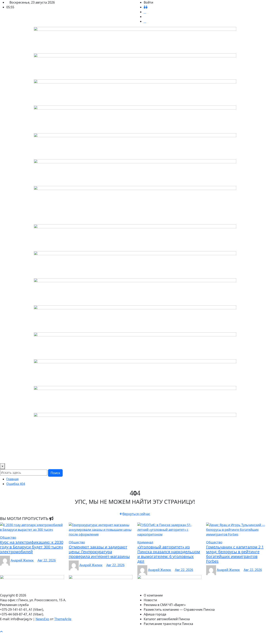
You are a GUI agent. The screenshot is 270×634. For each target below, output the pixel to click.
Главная (12, 479)
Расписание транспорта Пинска (26, 458)
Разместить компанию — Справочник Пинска (120, 450)
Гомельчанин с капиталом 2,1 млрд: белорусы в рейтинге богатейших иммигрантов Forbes (235, 554)
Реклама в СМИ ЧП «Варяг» (61, 450)
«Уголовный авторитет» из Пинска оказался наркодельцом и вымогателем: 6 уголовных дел (168, 554)
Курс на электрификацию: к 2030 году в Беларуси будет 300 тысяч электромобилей (31, 547)
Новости (30, 450)
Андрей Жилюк (22, 560)
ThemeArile (62, 619)
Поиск (55, 473)
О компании (11, 450)
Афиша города (170, 450)
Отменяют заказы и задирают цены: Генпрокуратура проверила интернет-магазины (99, 551)
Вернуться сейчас (136, 514)
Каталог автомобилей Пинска (208, 450)
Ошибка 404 (15, 484)
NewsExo (42, 619)
